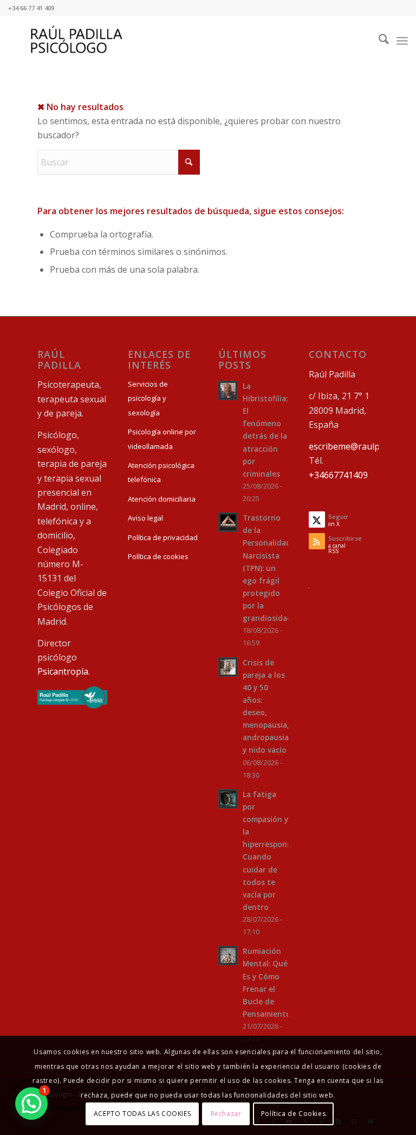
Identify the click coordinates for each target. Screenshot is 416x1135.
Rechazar (226, 1113)
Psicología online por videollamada (162, 439)
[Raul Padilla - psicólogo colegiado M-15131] (72, 705)
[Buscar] (378, 40)
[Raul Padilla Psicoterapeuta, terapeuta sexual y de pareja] (76, 40)
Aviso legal (145, 518)
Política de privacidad (163, 537)
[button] (31, 1103)
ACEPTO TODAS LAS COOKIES (142, 1113)
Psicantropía (62, 671)
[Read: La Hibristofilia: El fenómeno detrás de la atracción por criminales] (228, 390)
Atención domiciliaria (162, 499)
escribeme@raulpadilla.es (360, 446)
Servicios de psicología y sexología (148, 398)
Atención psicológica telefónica (161, 472)
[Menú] (402, 40)
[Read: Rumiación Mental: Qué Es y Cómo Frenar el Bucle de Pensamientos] (228, 955)
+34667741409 (338, 475)
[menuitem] (378, 40)
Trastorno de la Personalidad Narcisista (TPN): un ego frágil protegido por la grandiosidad (267, 567)
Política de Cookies (293, 1113)
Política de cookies (158, 556)
